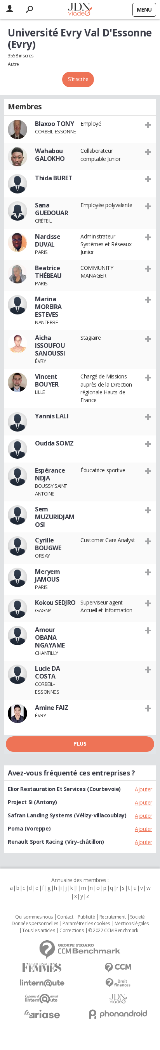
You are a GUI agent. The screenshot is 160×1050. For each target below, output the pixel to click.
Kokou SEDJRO (55, 602)
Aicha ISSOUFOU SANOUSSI (50, 345)
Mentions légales (132, 923)
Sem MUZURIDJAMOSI (55, 517)
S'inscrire (78, 79)
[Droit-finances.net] (118, 983)
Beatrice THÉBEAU (48, 272)
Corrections (71, 930)
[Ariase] (42, 1014)
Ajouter (143, 789)
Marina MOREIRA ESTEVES (48, 307)
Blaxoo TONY (54, 123)
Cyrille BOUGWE (48, 544)
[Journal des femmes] (42, 967)
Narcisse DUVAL (48, 240)
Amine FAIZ (51, 707)
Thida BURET (53, 178)
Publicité (86, 917)
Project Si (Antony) (32, 802)
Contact (65, 917)
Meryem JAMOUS (47, 575)
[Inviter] (148, 124)
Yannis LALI (51, 416)
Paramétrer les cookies (86, 923)
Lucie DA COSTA (47, 672)
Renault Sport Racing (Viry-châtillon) (56, 841)
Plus (79, 743)
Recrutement (112, 917)
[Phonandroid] (118, 1014)
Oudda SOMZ (54, 443)
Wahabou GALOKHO (50, 155)
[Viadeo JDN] (118, 998)
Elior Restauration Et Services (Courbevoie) (64, 789)
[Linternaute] (42, 983)
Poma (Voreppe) (29, 828)
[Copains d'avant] (42, 998)
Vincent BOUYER (46, 380)
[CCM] (118, 967)
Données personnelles (35, 923)
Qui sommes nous (34, 917)
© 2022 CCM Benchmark (113, 930)
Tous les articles (38, 930)
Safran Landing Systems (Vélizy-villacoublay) (67, 815)
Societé (137, 917)
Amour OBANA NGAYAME (50, 637)
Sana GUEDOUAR (51, 209)
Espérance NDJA (50, 474)
